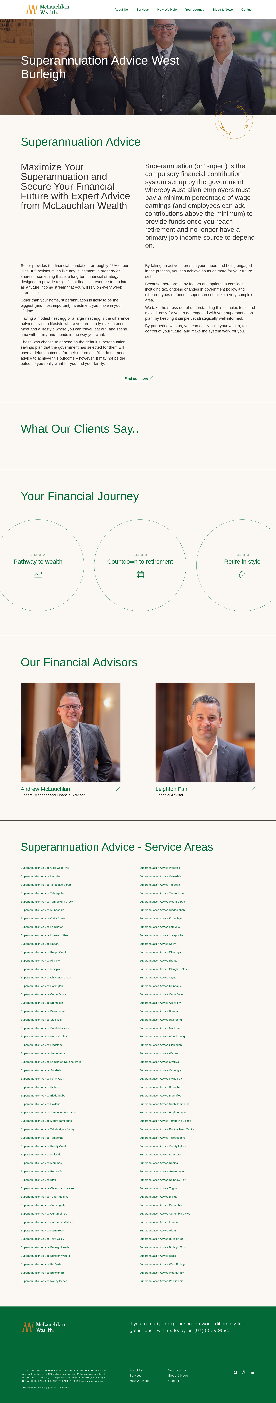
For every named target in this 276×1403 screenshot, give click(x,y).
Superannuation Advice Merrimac (41, 1162)
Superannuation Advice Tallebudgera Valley (48, 1129)
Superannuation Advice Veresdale (160, 876)
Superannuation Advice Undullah (41, 876)
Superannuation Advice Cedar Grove (43, 994)
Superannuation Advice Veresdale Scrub (46, 884)
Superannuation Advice (81, 141)
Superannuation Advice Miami (157, 1230)
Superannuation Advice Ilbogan (158, 960)
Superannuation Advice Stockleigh (42, 1019)
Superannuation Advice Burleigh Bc (43, 1272)
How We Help (167, 9)
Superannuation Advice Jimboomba (43, 1053)
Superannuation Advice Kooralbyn (160, 918)
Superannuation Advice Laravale (159, 926)
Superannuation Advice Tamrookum (161, 893)
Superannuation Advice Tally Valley (42, 1238)
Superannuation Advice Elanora (159, 1222)
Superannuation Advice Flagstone (42, 1044)
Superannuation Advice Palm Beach (43, 1230)
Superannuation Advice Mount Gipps (162, 901)
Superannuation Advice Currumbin (160, 1205)
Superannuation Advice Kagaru (40, 943)
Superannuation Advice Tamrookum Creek (47, 901)
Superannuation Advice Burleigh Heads (45, 1247)
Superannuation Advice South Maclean (45, 1028)
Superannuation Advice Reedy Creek (44, 1146)
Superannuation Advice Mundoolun (42, 909)
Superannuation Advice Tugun (158, 1188)
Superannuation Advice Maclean (159, 1028)
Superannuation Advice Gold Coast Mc (45, 867)
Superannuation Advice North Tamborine (164, 1104)
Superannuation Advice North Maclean (44, 1036)
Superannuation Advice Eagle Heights (162, 1112)
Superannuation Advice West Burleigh (100, 67)
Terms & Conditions (59, 1387)
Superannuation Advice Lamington (42, 926)
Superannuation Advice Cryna (158, 977)
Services (142, 9)
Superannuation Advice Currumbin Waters (47, 1222)
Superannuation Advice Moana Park (161, 1272)
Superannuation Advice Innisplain (41, 969)
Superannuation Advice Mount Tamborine (46, 1120)
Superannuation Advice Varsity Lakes (162, 1146)
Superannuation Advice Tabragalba (42, 893)
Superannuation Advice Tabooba (159, 884)
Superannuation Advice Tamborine (42, 1137)
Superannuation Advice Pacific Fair (161, 1281)
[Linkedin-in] (252, 1372)
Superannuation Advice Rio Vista (41, 1264)
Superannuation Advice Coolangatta (43, 1205)
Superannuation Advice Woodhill (159, 867)
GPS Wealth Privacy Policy (34, 1387)
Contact (246, 9)
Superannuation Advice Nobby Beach (44, 1281)
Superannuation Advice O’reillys (159, 1061)
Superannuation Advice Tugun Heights (44, 1196)
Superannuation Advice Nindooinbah (162, 909)
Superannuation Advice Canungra (160, 1070)
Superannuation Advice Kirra (38, 1179)
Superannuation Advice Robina (158, 1162)
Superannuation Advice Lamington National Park (51, 1061)
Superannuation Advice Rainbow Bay (162, 1179)
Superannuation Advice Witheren (159, 1053)
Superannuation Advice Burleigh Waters (45, 1255)
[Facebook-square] (235, 1372)
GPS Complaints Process (57, 1374)
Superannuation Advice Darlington (42, 985)
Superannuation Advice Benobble (160, 1087)
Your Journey (194, 9)
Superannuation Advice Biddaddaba (43, 1095)
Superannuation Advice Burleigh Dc (161, 1238)
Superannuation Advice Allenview (160, 1002)
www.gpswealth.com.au (92, 1381)
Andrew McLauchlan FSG (77, 1370)
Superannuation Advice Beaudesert (43, 1011)
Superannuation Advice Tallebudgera (162, 1137)
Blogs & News (223, 9)
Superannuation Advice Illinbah (40, 1087)
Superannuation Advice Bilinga (158, 1196)
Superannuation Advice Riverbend (160, 1019)
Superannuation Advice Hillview (40, 960)
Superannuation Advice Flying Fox (160, 1078)
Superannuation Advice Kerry (157, 943)
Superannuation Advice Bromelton (42, 1002)
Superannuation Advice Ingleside (41, 1154)
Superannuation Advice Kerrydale (160, 1154)
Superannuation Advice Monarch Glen (44, 935)
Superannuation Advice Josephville (161, 935)
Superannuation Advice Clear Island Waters (47, 1188)
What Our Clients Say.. (80, 428)
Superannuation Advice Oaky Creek (43, 918)
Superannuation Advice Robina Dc (42, 1171)
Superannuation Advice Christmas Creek (46, 977)
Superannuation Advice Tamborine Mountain (48, 1112)
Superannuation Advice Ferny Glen (42, 1078)
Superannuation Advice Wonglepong (162, 1036)
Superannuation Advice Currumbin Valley (164, 1213)
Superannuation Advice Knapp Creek (44, 952)
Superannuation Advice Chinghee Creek (164, 969)
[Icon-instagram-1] (243, 1372)
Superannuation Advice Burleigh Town (163, 1247)
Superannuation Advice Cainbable (160, 985)
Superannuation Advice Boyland (41, 1104)
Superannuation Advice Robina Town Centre (166, 1129)
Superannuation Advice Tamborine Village (165, 1120)
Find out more (136, 378)
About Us (121, 9)
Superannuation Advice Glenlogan (160, 1044)
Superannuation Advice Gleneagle (160, 952)
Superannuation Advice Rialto (157, 1255)
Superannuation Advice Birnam (158, 1011)
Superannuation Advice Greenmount (162, 1171)
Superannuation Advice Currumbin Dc (44, 1213)
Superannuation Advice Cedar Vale (161, 994)
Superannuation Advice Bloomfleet (160, 1095)
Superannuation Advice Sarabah (41, 1070)
